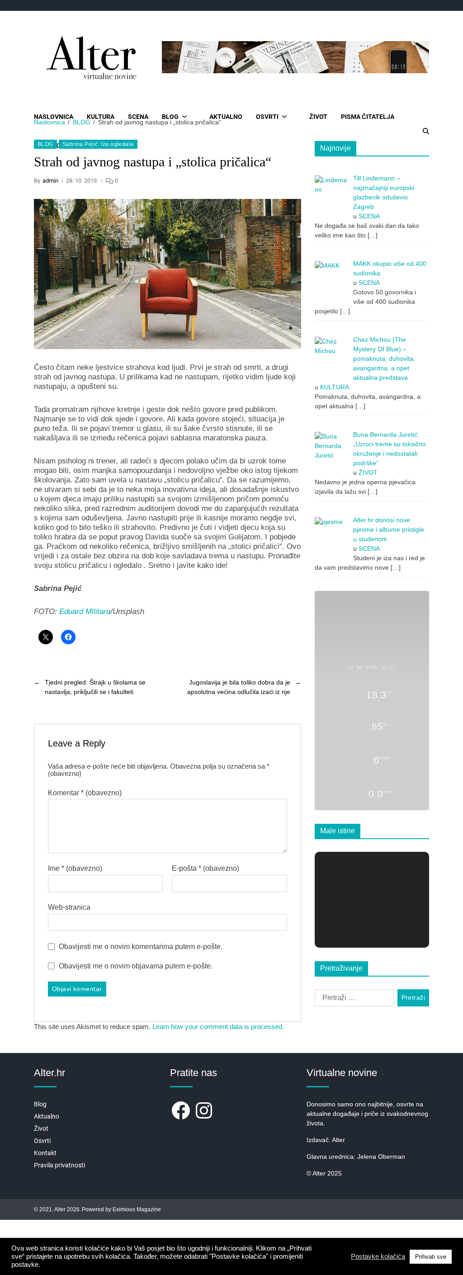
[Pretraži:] (352, 999)
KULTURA (100, 116)
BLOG (170, 116)
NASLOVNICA (53, 116)
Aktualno (46, 1116)
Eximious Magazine (137, 1209)
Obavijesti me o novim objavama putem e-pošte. (136, 966)
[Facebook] (181, 1110)
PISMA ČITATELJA (367, 116)
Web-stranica (69, 907)
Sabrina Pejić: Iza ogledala (98, 144)
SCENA (138, 116)
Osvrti (42, 1140)
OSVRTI (267, 116)
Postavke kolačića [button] (378, 1256)
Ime (75, 868)
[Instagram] (204, 1110)
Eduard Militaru (84, 611)
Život (41, 1128)
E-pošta (205, 868)
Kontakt (45, 1153)
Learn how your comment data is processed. (218, 1026)
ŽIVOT (318, 116)
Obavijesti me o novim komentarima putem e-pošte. (140, 946)
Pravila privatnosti (59, 1165)
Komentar (85, 793)
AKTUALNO (225, 116)
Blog (40, 1104)
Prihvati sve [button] (430, 1256)
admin (50, 180)
